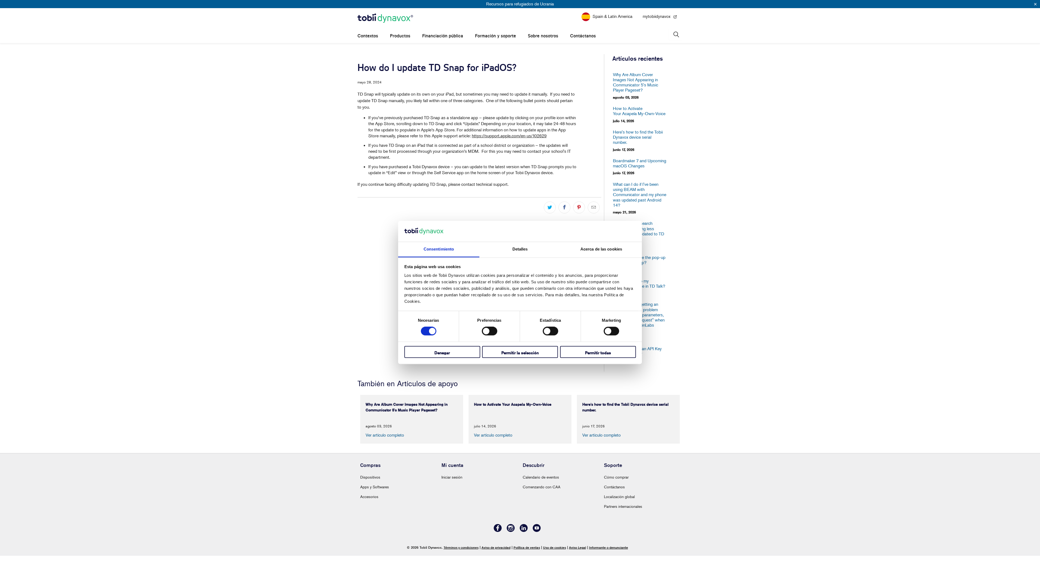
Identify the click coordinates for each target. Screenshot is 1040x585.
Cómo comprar (616, 477)
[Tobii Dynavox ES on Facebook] (498, 530)
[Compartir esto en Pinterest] (579, 207)
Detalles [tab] (520, 249)
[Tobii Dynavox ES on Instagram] (511, 530)
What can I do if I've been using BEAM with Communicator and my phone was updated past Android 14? (639, 195)
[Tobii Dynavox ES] (385, 18)
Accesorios (369, 496)
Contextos (368, 35)
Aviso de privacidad (496, 547)
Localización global (619, 496)
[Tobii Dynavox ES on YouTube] (537, 530)
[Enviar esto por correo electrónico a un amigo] (594, 207)
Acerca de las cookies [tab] (601, 249)
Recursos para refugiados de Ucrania (520, 3)
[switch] (489, 331)
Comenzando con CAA (541, 487)
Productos (400, 35)
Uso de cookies (554, 547)
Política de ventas (527, 547)
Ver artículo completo (385, 435)
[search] (675, 34)
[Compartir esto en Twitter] (550, 207)
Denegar (442, 352)
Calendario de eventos (541, 477)
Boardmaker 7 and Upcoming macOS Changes (639, 163)
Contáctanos (583, 35)
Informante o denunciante (608, 547)
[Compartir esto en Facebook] (564, 207)
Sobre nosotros (543, 35)
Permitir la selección (520, 352)
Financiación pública (442, 35)
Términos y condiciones (461, 547)
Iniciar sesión (451, 477)
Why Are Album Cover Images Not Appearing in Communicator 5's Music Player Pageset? (635, 82)
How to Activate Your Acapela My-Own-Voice (639, 111)
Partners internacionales (623, 506)
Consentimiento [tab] (439, 249)
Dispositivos (370, 477)
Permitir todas (598, 352)
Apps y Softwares (374, 487)
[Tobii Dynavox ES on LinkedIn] (524, 530)
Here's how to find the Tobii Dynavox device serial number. (638, 137)
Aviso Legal (577, 547)
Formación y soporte (495, 35)
